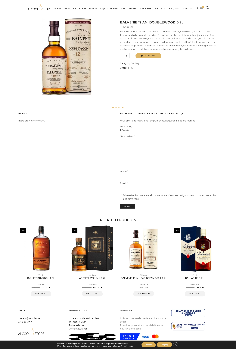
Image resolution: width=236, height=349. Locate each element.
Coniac (83, 9)
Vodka (67, 9)
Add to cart (149, 56)
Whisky (57, 9)
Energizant (187, 9)
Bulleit (41, 284)
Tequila (104, 9)
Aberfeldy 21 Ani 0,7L (92, 278)
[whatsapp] (131, 68)
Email (124, 183)
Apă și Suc (174, 9)
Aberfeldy (92, 284)
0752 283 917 (25, 321)
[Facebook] (128, 68)
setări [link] (131, 346)
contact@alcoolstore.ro (30, 318)
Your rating (127, 126)
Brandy (93, 9)
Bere (163, 9)
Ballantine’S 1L (195, 278)
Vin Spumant (146, 9)
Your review (127, 136)
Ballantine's (195, 284)
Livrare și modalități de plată (84, 318)
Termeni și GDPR (78, 321)
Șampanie (132, 9)
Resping (164, 344)
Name (124, 171)
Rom (123, 9)
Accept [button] (149, 344)
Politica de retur (78, 325)
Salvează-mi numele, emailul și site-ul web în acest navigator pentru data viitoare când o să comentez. (170, 197)
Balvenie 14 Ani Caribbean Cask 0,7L (143, 278)
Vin (156, 9)
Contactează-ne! (78, 328)
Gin (74, 9)
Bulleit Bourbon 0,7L (41, 278)
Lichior (114, 9)
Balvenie (144, 284)
